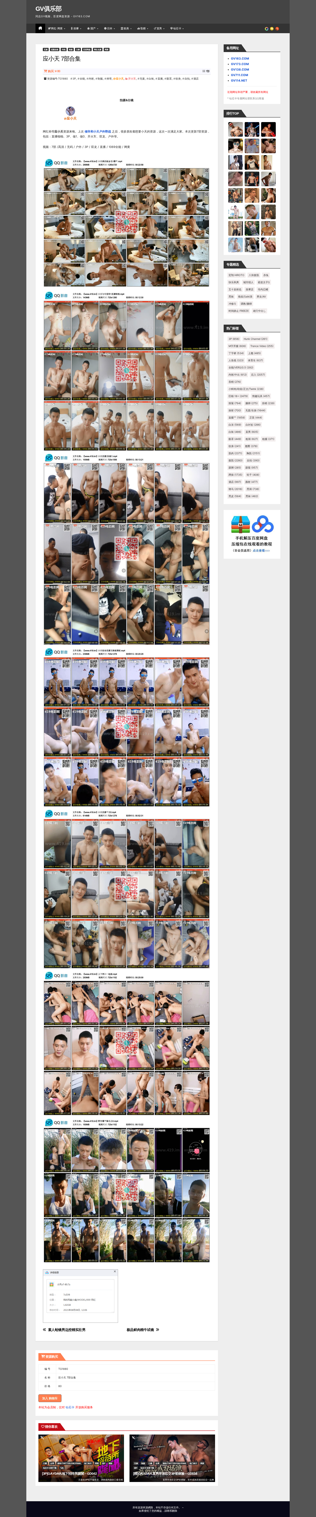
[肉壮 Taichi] (252, 228)
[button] (277, 28)
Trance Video (261, 346)
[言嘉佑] (235, 162)
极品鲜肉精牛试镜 (140, 1330)
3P (74, 78)
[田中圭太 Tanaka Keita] (268, 195)
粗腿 (268, 438)
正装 (255, 417)
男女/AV (261, 296)
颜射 (251, 481)
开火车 (132, 78)
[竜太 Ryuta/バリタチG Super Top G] (252, 162)
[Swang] (268, 129)
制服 (71, 49)
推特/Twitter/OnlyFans (69, 1463)
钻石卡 (70, 1407)
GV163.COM (240, 58)
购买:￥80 (54, 71)
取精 (143, 28)
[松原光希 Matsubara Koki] (268, 146)
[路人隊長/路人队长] (235, 228)
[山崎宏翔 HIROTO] (235, 129)
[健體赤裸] (235, 212)
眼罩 (169, 78)
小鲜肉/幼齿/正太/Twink (246, 388)
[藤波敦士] (235, 245)
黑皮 (235, 496)
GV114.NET (239, 80)
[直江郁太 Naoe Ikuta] (268, 245)
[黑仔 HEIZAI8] (235, 195)
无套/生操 (255, 410)
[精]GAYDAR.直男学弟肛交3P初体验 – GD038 (165, 1474)
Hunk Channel (255, 338)
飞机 (62, 1468)
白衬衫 (253, 424)
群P (103, 1463)
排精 (268, 403)
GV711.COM (239, 75)
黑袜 (231, 296)
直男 (160, 28)
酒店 (196, 78)
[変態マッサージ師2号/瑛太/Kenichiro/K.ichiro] (268, 162)
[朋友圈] (266, 28)
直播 (160, 78)
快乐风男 (234, 282)
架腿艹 (237, 417)
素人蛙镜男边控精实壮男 (67, 1330)
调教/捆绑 (246, 303)
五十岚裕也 (235, 289)
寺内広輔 (263, 289)
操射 (235, 410)
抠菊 (235, 403)
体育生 (255, 360)
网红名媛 (97, 49)
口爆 (78, 49)
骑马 (235, 489)
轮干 (253, 474)
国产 (94, 28)
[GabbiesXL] (252, 212)
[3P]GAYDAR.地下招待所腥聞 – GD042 (69, 1474)
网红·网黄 (57, 28)
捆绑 (251, 403)
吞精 (235, 381)
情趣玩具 (261, 396)
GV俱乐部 (48, 8)
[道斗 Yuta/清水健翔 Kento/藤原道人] (252, 195)
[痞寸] (252, 179)
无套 (142, 78)
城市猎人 (248, 282)
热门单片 (88, 1463)
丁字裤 (236, 353)
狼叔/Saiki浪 (245, 296)
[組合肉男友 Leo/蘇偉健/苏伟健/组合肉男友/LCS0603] (252, 146)
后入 (258, 374)
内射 (91, 78)
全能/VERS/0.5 (241, 367)
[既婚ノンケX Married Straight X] (235, 179)
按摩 (77, 28)
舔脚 (235, 467)
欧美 (127, 28)
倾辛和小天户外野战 (98, 131)
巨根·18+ (238, 396)
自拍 (187, 78)
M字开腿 (237, 346)
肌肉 (235, 453)
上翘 (254, 353)
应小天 (120, 78)
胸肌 (253, 453)
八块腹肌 (254, 275)
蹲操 (235, 474)
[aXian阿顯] (268, 212)
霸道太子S (264, 282)
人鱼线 (236, 360)
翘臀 (251, 446)
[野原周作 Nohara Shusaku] (268, 228)
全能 (82, 78)
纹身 (178, 78)
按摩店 (249, 289)
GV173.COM (240, 64)
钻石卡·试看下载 (50, 1468)
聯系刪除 (172, 1510)
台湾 (52, 1463)
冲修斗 (232, 303)
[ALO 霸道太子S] (268, 179)
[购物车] (272, 28)
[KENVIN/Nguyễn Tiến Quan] (252, 129)
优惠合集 (54, 49)
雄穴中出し (259, 310)
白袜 (151, 78)
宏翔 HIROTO (236, 275)
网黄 (106, 49)
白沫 (235, 424)
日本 (110, 28)
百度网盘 (87, 49)
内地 (63, 49)
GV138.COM (240, 69)
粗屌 (252, 438)
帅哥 (109, 78)
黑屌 (253, 489)
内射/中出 (238, 374)
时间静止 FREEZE (239, 310)
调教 (110, 1463)
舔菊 (251, 467)
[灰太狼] (252, 245)
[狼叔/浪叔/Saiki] (235, 146)
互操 (46, 49)
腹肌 (235, 460)
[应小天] (70, 111)
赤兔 (265, 275)
